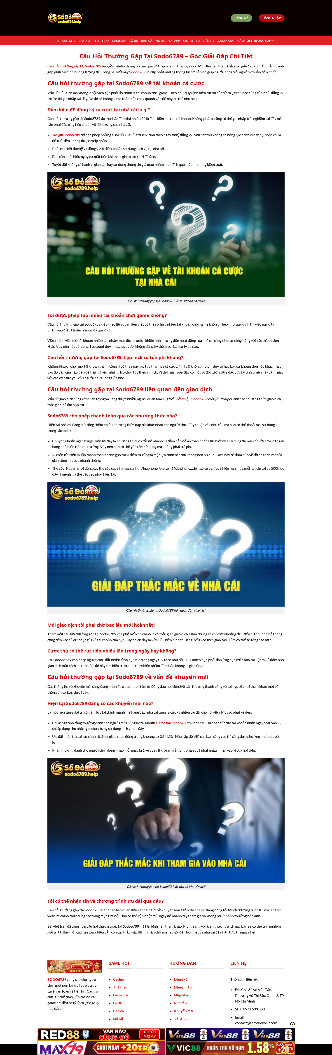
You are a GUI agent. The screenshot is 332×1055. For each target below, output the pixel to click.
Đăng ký (180, 979)
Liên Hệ (209, 41)
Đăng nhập (183, 987)
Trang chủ (66, 41)
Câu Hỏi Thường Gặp (254, 41)
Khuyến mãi (183, 1011)
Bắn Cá (146, 41)
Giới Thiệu (191, 41)
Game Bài (119, 41)
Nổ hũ (118, 1019)
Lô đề (117, 1003)
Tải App (174, 41)
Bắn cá (118, 1011)
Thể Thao (101, 41)
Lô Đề (133, 41)
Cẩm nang (226, 41)
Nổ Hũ (160, 41)
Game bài (120, 995)
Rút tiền (180, 1003)
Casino (84, 41)
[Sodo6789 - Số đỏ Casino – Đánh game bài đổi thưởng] (70, 18)
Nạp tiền (181, 995)
